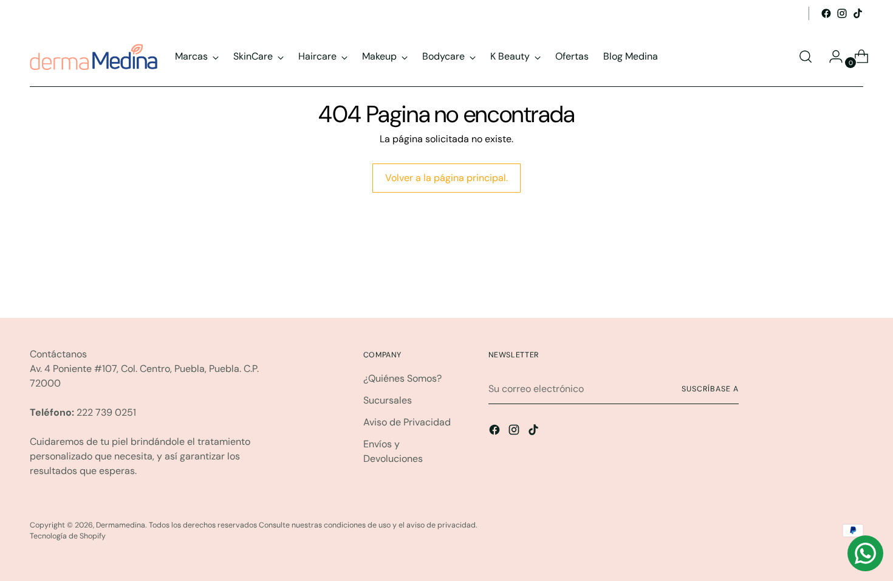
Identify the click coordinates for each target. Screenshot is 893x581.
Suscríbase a (710, 389)
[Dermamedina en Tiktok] (857, 13)
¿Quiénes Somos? (402, 378)
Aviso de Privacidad (407, 422)
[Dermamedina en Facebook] (826, 13)
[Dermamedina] (93, 57)
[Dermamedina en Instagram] (842, 13)
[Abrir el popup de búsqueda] (805, 56)
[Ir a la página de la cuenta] (831, 56)
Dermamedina (120, 525)
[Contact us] (865, 553)
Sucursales (387, 400)
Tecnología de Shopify (68, 536)
